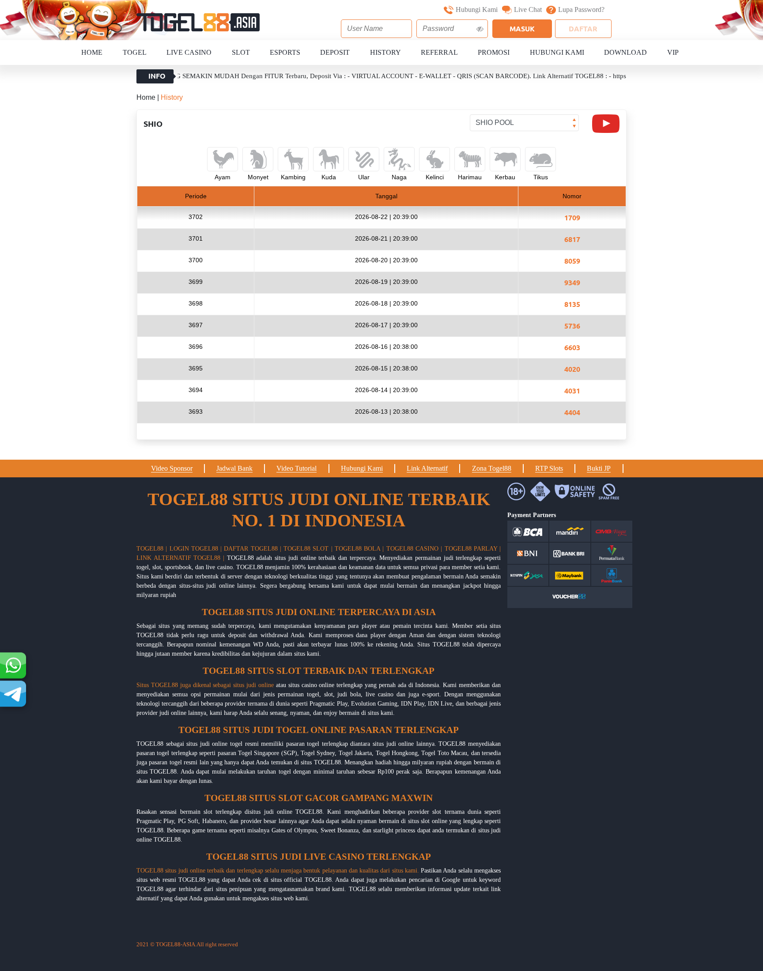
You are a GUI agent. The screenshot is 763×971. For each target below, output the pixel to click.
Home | (148, 97)
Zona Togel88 (491, 468)
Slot (241, 52)
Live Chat (528, 9)
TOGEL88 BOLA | (359, 548)
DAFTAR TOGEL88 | (252, 548)
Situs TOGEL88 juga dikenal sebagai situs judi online (205, 685)
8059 (572, 260)
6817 (572, 239)
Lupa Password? (581, 9)
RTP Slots (549, 468)
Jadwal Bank (234, 468)
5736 (572, 325)
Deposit (335, 52)
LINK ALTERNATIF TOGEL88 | (180, 558)
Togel (135, 52)
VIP (673, 52)
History (385, 52)
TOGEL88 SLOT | (307, 548)
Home (91, 52)
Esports (285, 52)
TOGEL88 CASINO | (414, 548)
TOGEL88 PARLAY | (473, 548)
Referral (439, 52)
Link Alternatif (427, 468)
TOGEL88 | (151, 548)
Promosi (494, 52)
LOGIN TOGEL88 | (196, 548)
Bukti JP (599, 468)
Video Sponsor (172, 468)
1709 (572, 217)
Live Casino (189, 52)
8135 (572, 304)
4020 (572, 369)
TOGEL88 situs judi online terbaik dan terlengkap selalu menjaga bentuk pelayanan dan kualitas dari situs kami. (277, 870)
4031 (572, 390)
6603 (572, 347)
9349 (572, 282)
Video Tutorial (296, 468)
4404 (572, 412)
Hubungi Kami (477, 9)
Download (625, 52)
